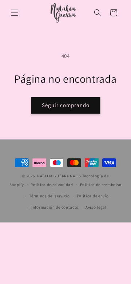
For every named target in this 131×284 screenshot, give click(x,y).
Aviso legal (96, 207)
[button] (15, 13)
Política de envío (93, 195)
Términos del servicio (49, 195)
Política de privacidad (52, 184)
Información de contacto (55, 207)
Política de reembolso (101, 184)
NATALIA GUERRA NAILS (59, 175)
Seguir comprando (66, 105)
